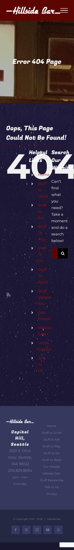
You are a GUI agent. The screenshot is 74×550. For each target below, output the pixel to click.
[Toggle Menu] (64, 10)
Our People (51, 467)
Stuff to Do (52, 453)
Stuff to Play (51, 446)
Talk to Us (51, 487)
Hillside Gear (52, 473)
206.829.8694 (20, 470)
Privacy (51, 494)
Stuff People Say (44, 297)
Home (44, 174)
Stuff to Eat (51, 439)
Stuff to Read (51, 460)
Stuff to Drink (51, 433)
